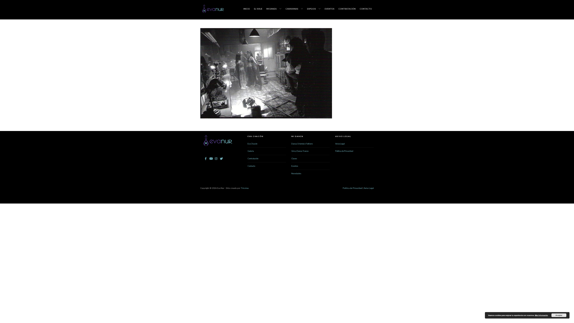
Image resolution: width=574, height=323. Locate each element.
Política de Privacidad (344, 151)
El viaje (258, 9)
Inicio (246, 9)
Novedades (296, 173)
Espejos (311, 9)
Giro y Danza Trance (300, 151)
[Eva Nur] (213, 11)
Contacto (366, 9)
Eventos (329, 9)
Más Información (541, 315)
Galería (251, 151)
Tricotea (245, 188)
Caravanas (292, 9)
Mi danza (271, 9)
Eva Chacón (252, 144)
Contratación (347, 9)
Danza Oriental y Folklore (302, 144)
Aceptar (558, 315)
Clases (294, 158)
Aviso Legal (340, 144)
